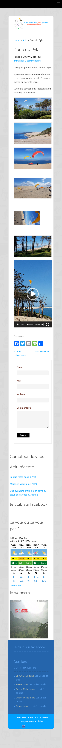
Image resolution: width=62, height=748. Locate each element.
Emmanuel (18, 60)
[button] (33, 294)
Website (21, 394)
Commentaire (24, 407)
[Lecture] (17, 324)
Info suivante (43, 351)
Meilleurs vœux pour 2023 (23, 483)
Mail (19, 380)
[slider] (30, 324)
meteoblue (15, 585)
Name (20, 366)
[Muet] (42, 324)
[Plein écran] (47, 324)
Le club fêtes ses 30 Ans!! (23, 476)
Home (17, 40)
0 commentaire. (33, 60)
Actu (25, 40)
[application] (33, 293)
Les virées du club (38, 684)
